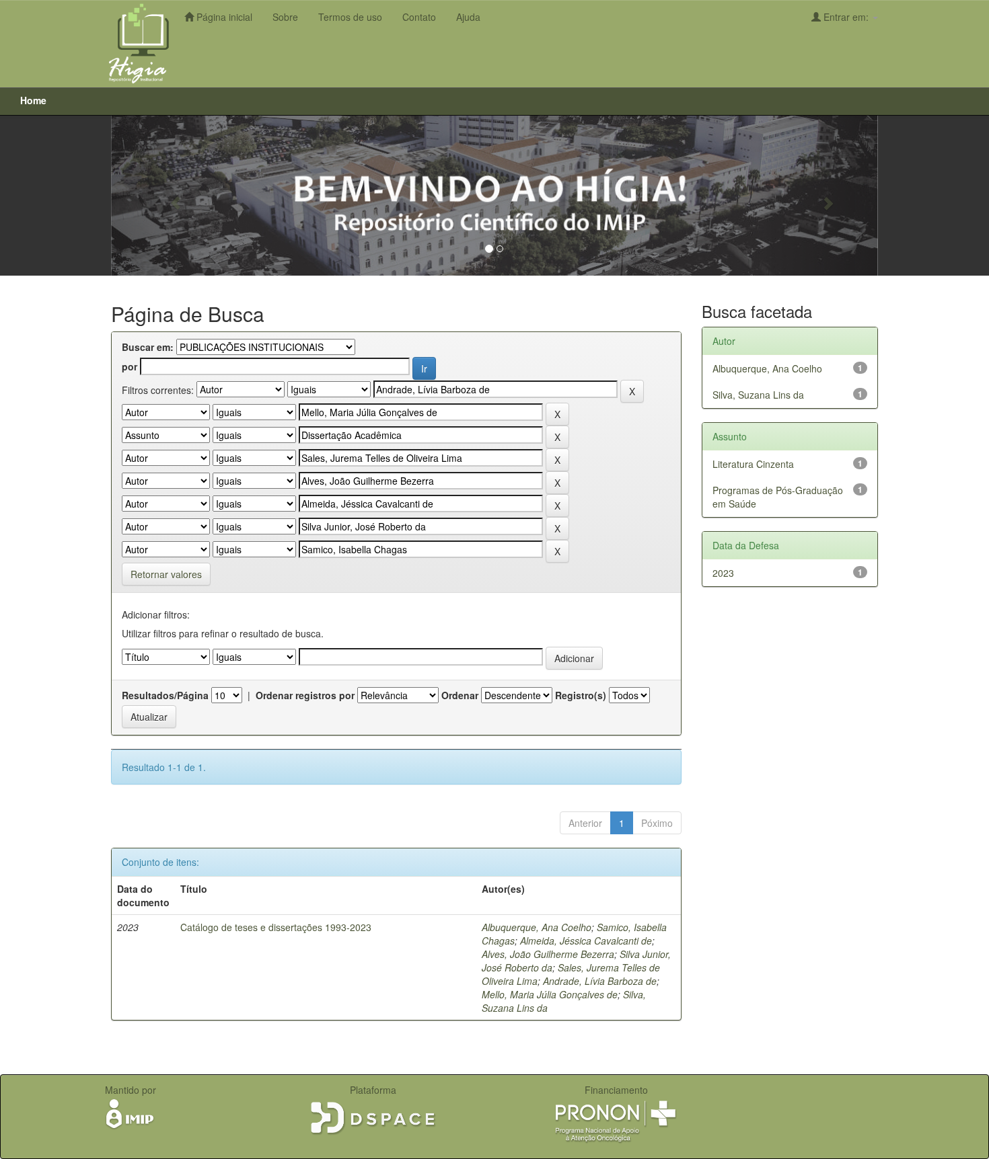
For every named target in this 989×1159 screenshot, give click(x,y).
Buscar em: (148, 347)
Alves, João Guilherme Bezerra (548, 954)
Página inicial (223, 17)
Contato (419, 17)
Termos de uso (350, 17)
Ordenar (459, 695)
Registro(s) (580, 695)
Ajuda (468, 17)
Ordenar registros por (305, 695)
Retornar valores (166, 574)
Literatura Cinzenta (753, 464)
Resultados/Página (165, 695)
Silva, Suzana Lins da (758, 394)
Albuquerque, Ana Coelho (536, 927)
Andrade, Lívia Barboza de (600, 981)
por (129, 366)
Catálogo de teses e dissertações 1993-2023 (275, 927)
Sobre (285, 17)
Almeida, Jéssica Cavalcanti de (586, 940)
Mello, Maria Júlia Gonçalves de (550, 994)
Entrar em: (846, 17)
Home (33, 100)
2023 (723, 573)
